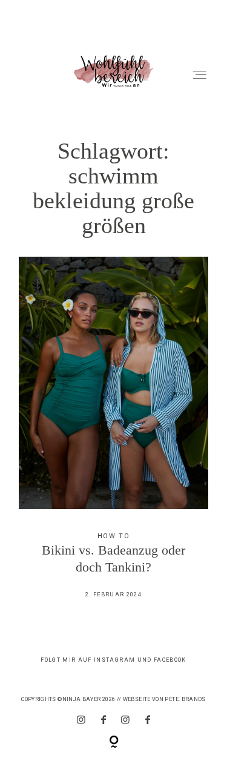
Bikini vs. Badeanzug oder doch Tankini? (113, 436)
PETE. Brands (185, 699)
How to (113, 536)
